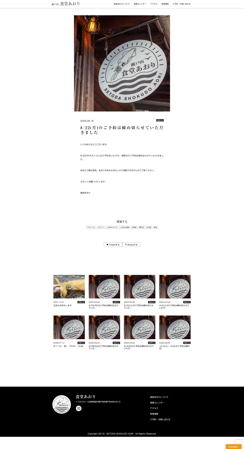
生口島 (149, 227)
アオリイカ (91, 227)
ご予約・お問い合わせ (181, 4)
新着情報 (165, 4)
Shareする (132, 245)
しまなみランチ (111, 227)
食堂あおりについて (122, 4)
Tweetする (114, 245)
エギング (100, 227)
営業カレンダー (140, 4)
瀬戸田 (141, 227)
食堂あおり (65, 4)
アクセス (153, 4)
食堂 (155, 227)
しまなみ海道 (124, 227)
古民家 (134, 227)
